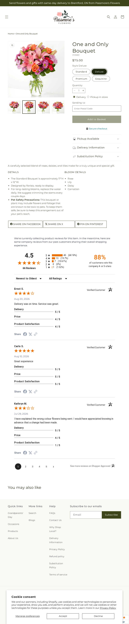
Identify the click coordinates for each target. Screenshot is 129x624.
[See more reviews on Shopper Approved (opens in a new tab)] (35, 334)
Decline (98, 616)
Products (13, 531)
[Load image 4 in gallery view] (58, 107)
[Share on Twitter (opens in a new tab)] (30, 334)
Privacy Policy (108, 607)
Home (11, 33)
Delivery (81, 97)
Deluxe (99, 71)
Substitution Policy (56, 565)
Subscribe (111, 514)
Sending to (83, 102)
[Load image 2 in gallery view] (29, 107)
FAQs (52, 513)
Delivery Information (55, 540)
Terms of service (58, 574)
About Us (13, 538)
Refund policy (56, 556)
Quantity (77, 85)
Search (32, 513)
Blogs (32, 520)
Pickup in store (99, 97)
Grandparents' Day (15, 515)
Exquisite (101, 78)
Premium (81, 78)
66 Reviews (33, 268)
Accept (63, 616)
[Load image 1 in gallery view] (14, 107)
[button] (6, 16)
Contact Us (55, 520)
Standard (81, 71)
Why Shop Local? (55, 529)
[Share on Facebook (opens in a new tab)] (25, 334)
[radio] (64, 255)
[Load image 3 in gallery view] (43, 107)
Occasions (13, 524)
